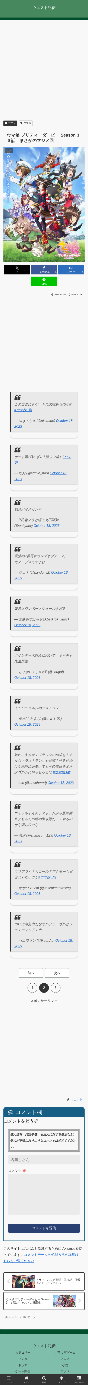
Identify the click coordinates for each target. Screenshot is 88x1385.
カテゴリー (22, 1352)
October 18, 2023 (47, 525)
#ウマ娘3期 (23, 410)
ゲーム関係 (22, 1371)
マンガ (22, 1358)
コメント (17, 1171)
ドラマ (22, 1365)
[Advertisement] (44, 71)
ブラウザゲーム (65, 1352)
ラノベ (65, 1371)
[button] (79, 857)
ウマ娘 (27, 123)
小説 (65, 1365)
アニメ (12, 123)
